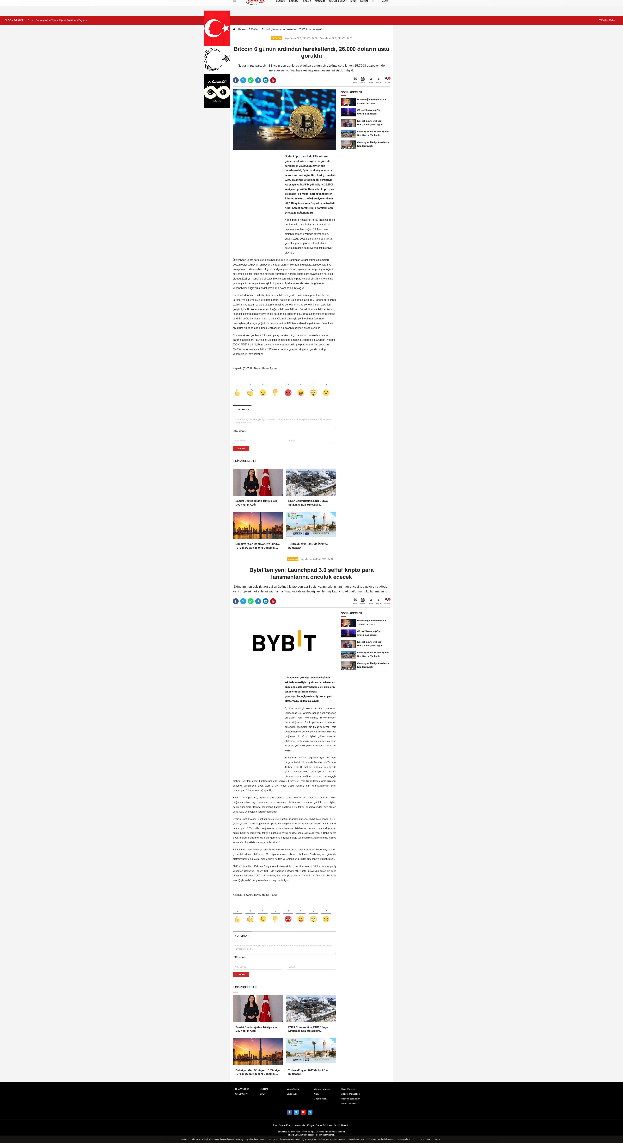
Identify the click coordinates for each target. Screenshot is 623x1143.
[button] (32, 20)
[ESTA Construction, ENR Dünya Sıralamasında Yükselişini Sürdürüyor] (311, 482)
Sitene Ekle (285, 1125)
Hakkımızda (299, 1125)
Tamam (437, 1139)
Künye (310, 1125)
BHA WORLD (242, 1089)
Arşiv (316, 1094)
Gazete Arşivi (320, 1099)
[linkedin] (266, 80)
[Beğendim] (237, 387)
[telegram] (258, 80)
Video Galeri (608, 20)
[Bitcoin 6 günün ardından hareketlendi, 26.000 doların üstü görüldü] (284, 119)
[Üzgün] (326, 387)
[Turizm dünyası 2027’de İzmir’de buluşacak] (311, 525)
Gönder (241, 448)
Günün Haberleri (322, 1089)
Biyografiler (292, 1094)
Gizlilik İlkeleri (341, 1125)
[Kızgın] (288, 387)
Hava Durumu (348, 1089)
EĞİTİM (264, 1089)
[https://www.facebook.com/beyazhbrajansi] (289, 1112)
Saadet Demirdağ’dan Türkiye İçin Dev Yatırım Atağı (256, 503)
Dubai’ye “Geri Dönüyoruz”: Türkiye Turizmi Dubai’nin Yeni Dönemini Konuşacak (257, 546)
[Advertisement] (257, 203)
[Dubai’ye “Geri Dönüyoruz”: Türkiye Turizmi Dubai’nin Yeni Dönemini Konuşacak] (258, 525)
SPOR (263, 1094)
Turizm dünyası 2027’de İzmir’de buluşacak (308, 546)
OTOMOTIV (241, 1094)
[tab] (242, 409)
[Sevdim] (263, 387)
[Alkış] (250, 387)
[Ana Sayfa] (234, 29)
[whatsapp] (251, 80)
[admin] (310, 1112)
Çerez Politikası (324, 1125)
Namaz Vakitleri (349, 1103)
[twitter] (243, 80)
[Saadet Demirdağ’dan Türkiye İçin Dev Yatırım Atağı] (258, 482)
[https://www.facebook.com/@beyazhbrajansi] (303, 1112)
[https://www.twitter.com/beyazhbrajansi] (296, 1112)
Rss (275, 1125)
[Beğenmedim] (275, 387)
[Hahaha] (300, 387)
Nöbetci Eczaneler (350, 1099)
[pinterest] (273, 80)
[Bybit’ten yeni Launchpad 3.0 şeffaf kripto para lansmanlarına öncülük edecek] (284, 640)
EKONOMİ (254, 29)
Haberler (242, 29)
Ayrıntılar (425, 1139)
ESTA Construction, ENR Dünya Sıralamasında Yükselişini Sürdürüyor (308, 503)
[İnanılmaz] (313, 387)
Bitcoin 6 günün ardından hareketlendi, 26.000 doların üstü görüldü (293, 29)
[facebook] (236, 80)
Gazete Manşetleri (350, 1094)
